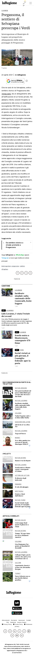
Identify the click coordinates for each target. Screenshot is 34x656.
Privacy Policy (7, 624)
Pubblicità (13, 622)
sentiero (22, 266)
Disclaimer (14, 620)
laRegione (21, 75)
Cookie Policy (18, 624)
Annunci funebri (21, 622)
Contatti (28, 620)
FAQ (7, 622)
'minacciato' (6, 94)
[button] (5, 631)
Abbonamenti (6, 620)
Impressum (22, 620)
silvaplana (5, 269)
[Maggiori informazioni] (27, 81)
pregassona (15, 266)
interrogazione (6, 266)
